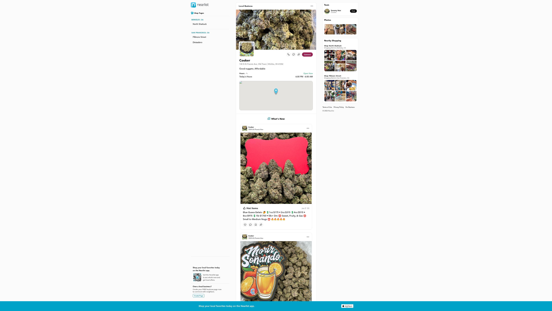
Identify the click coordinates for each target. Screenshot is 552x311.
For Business (350, 107)
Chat (353, 11)
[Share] (299, 54)
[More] (312, 6)
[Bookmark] (256, 225)
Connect (307, 54)
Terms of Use (327, 107)
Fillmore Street (199, 37)
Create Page (198, 296)
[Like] (245, 225)
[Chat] (294, 54)
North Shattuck (200, 24)
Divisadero (197, 42)
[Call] (288, 54)
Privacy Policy (339, 107)
